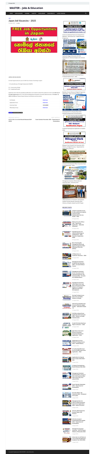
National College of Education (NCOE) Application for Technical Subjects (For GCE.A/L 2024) (73, 57)
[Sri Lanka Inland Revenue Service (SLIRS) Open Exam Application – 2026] (66, 349)
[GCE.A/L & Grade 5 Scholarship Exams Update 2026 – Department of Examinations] (66, 419)
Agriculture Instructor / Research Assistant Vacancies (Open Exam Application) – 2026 (78, 333)
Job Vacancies (19, 13)
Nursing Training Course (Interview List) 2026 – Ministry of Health (78, 297)
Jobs (21, 112)
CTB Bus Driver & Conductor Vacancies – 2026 (79, 254)
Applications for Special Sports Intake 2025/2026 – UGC (78, 358)
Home (11, 13)
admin (18, 23)
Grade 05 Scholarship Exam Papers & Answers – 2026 (79, 323)
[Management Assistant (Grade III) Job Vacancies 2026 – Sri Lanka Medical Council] (66, 261)
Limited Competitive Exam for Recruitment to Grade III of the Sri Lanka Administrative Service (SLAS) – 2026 (79, 213)
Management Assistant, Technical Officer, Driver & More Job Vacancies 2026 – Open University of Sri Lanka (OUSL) (79, 376)
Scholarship (41, 13)
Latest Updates (61, 13)
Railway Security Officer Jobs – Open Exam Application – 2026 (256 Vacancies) (78, 224)
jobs (10, 18)
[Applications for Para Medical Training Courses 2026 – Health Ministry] (66, 340)
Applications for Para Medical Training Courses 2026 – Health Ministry (78, 342)
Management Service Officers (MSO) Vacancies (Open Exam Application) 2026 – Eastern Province (78, 403)
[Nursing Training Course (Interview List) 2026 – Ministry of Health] (66, 295)
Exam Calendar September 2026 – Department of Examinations (78, 386)
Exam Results (51, 13)
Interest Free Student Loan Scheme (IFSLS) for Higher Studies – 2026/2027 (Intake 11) (79, 306)
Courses (27, 13)
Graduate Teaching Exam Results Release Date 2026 (78, 366)
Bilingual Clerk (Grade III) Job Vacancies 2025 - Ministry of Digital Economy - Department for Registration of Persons (73, 147)
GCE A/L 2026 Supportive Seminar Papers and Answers (78, 412)
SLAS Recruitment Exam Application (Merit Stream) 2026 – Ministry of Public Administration (78, 315)
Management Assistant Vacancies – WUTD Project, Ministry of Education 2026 (79, 430)
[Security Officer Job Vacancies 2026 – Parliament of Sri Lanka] (66, 392)
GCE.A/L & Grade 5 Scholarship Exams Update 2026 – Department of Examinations (78, 421)
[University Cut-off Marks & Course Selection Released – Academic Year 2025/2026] (66, 437)
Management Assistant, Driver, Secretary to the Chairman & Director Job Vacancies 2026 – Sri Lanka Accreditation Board (78, 274)
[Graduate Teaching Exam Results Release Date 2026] (66, 365)
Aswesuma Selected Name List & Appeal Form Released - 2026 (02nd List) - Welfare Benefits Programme (73, 36)
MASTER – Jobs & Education (26, 8)
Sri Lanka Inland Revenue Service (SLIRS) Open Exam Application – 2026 (79, 350)
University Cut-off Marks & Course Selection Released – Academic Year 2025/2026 (79, 438)
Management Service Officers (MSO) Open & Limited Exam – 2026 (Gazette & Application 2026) (78, 234)
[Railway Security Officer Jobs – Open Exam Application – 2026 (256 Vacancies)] (66, 222)
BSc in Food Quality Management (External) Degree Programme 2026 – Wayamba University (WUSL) (79, 245)
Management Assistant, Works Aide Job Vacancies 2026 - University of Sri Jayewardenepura (72, 182)
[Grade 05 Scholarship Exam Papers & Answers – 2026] (66, 323)
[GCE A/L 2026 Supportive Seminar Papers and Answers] (66, 410)
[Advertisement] (34, 66)
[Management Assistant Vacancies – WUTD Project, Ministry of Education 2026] (66, 429)
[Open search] (86, 13)
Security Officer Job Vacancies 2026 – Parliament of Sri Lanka (79, 394)
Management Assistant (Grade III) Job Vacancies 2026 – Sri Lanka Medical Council (78, 264)
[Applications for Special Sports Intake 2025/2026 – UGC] (66, 357)
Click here (45, 100)
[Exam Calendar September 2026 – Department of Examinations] (66, 384)
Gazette (34, 13)
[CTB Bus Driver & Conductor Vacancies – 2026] (66, 254)
